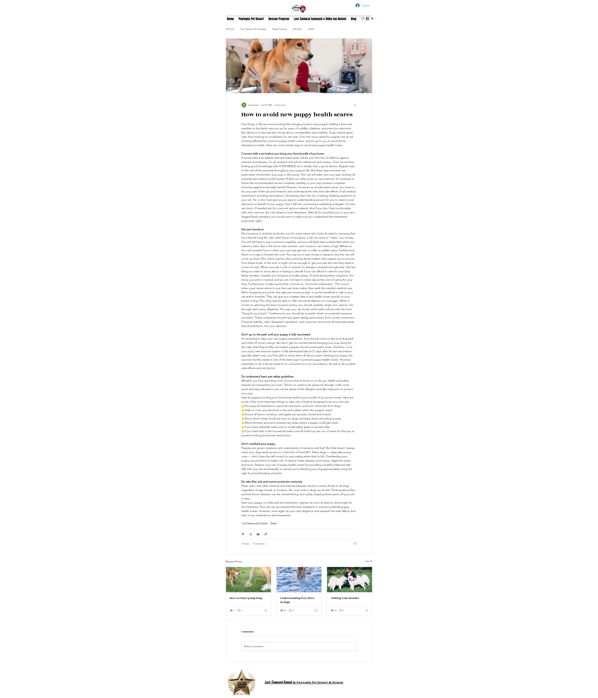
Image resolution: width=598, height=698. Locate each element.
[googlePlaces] (372, 18)
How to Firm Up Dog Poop (246, 598)
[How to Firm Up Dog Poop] (248, 579)
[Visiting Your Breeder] (349, 579)
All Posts (230, 29)
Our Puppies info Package (253, 29)
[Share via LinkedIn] (258, 534)
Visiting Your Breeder (345, 598)
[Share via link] (265, 534)
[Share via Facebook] (242, 534)
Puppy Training (279, 29)
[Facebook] (367, 18)
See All (368, 561)
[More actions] (355, 105)
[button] (251, 19)
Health (311, 29)
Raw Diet (297, 29)
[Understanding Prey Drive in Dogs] (299, 579)
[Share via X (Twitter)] (250, 534)
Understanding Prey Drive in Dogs (297, 600)
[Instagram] (362, 18)
